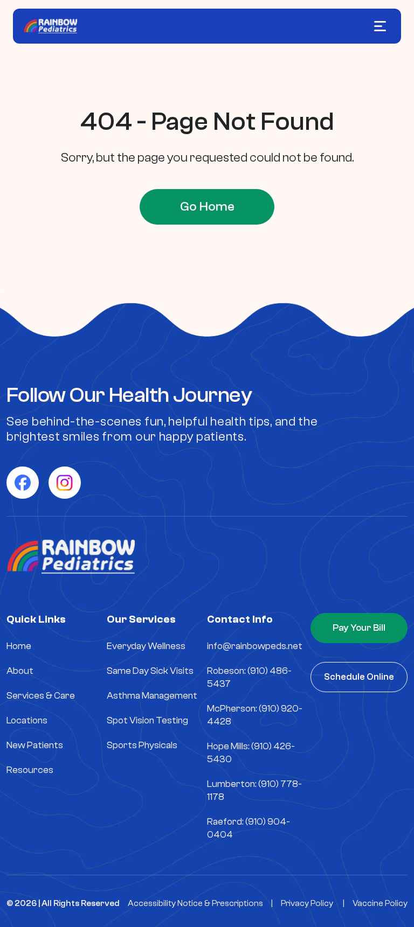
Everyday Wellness (146, 646)
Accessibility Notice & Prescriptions (195, 903)
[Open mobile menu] (380, 26)
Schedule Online (359, 676)
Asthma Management (152, 695)
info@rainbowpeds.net (254, 646)
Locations (26, 720)
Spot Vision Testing (147, 720)
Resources (29, 770)
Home (18, 646)
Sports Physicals (142, 745)
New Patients (34, 745)
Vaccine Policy (380, 903)
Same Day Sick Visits (150, 671)
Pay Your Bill (359, 627)
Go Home (207, 206)
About (19, 671)
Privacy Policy (307, 903)
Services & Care (40, 695)
